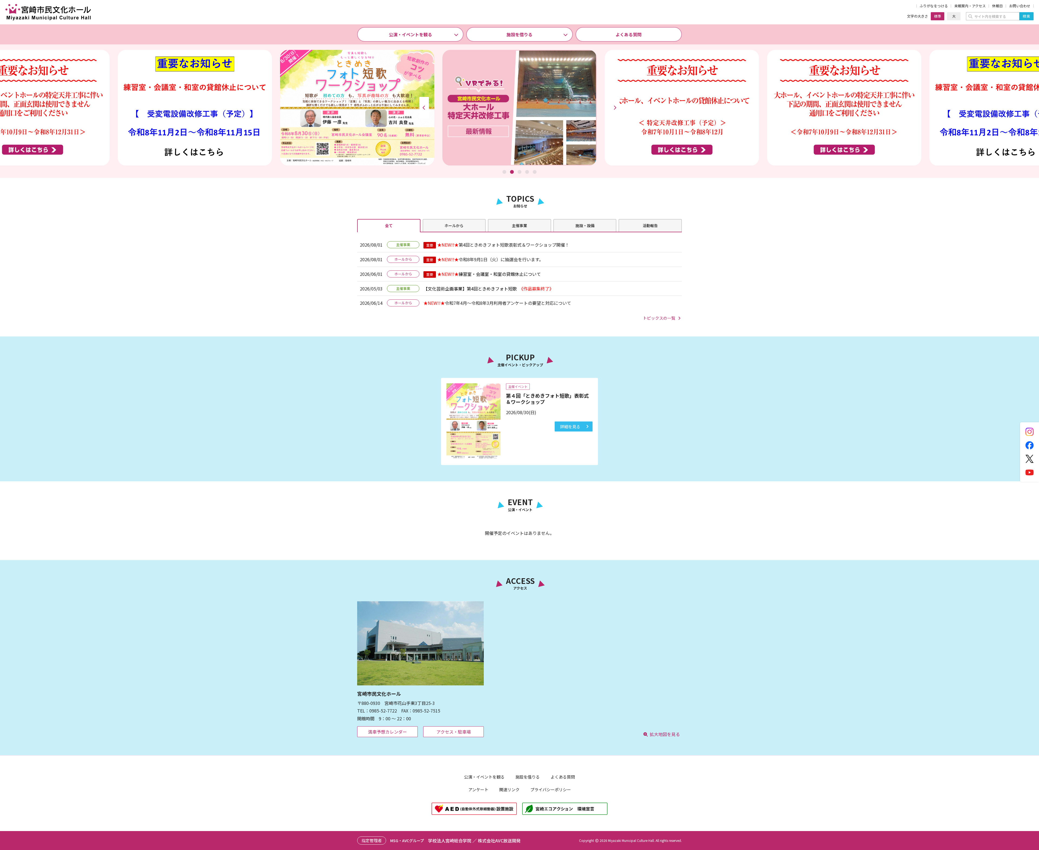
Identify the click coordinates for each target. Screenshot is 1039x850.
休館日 (997, 6)
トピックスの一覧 (659, 318)
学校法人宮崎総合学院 (449, 840)
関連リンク (509, 789)
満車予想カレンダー (387, 731)
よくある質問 (629, 34)
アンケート (478, 789)
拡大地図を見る (665, 734)
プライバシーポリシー (550, 789)
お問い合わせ (1019, 6)
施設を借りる (519, 34)
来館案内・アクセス (970, 6)
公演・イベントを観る (410, 34)
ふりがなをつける (934, 6)
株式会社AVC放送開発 (499, 840)
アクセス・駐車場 (453, 731)
